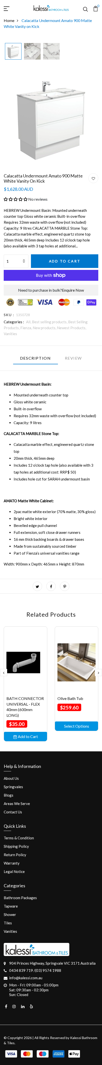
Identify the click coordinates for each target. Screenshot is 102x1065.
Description (35, 358)
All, (29, 322)
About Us (11, 778)
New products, (45, 328)
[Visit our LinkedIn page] (23, 1006)
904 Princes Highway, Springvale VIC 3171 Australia (52, 963)
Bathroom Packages (20, 897)
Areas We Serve (17, 803)
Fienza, (26, 328)
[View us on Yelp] (31, 1006)
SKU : (9, 315)
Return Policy (15, 854)
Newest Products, (71, 328)
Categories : (14, 322)
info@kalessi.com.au (25, 978)
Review (73, 358)
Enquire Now (73, 290)
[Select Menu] (12, 8)
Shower (10, 914)
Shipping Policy (16, 846)
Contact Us (13, 812)
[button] (15, 199)
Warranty (12, 863)
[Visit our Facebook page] (6, 1006)
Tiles (8, 923)
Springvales (13, 786)
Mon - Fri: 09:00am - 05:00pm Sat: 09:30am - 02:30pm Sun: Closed (33, 990)
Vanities (10, 333)
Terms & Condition (19, 838)
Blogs (8, 795)
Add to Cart (64, 261)
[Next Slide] (98, 672)
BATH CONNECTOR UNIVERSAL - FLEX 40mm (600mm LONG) (25, 706)
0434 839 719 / (22, 970)
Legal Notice (14, 871)
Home (9, 20)
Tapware (11, 906)
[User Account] (93, 178)
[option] (13, 52)
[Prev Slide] (3, 672)
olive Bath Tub (70, 698)
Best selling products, (50, 322)
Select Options (76, 726)
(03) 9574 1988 (48, 970)
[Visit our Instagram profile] (14, 1006)
